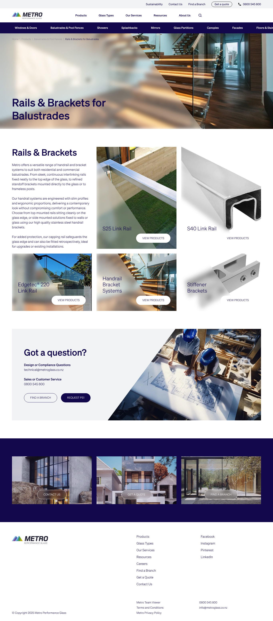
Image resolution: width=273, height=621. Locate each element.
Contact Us (175, 4)
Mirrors (155, 28)
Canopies (213, 28)
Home (15, 39)
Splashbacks (129, 28)
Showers (102, 28)
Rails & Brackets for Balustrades (82, 39)
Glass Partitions (183, 28)
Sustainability (154, 4)
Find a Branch (196, 4)
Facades (237, 28)
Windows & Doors (26, 28)
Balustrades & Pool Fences (67, 28)
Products (26, 39)
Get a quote (222, 4)
